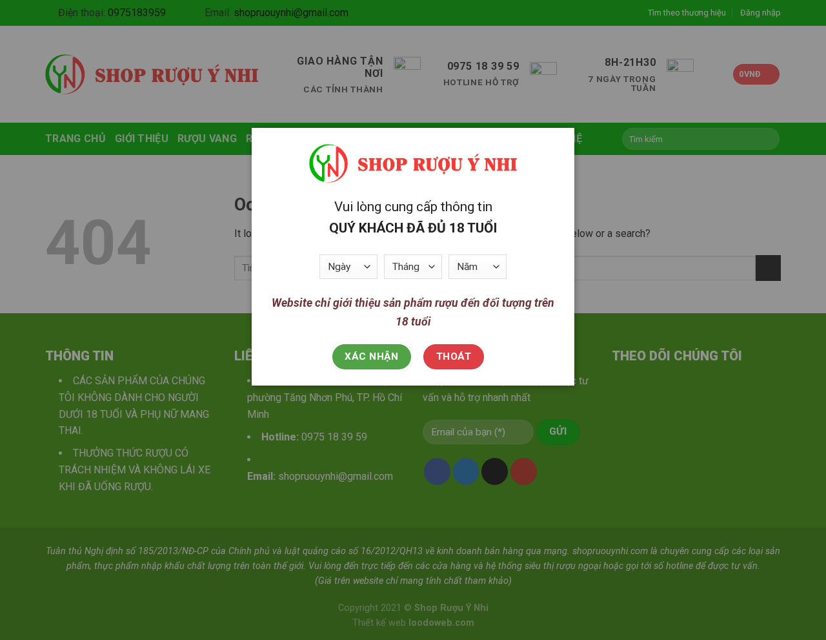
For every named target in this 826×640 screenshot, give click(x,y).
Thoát (453, 356)
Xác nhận (371, 356)
